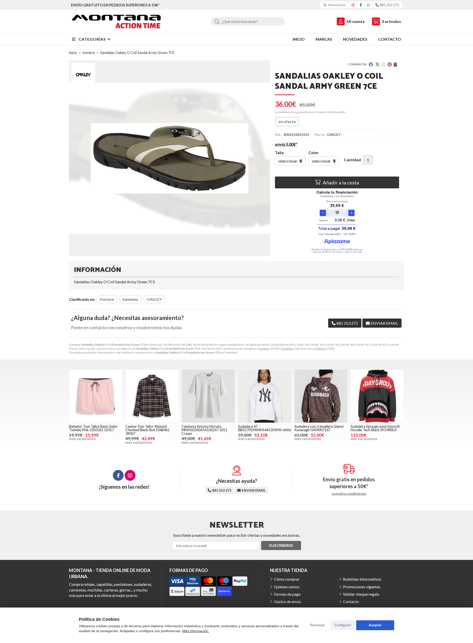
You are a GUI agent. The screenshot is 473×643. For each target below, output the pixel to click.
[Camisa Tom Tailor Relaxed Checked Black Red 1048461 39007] (152, 396)
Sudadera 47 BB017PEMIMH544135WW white (264, 428)
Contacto (351, 601)
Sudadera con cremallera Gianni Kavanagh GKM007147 (318, 428)
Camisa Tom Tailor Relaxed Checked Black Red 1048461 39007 (147, 430)
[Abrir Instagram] (353, 5)
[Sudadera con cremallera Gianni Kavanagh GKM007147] (321, 396)
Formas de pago (287, 594)
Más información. (195, 631)
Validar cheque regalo (361, 594)
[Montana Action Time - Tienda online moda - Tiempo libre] (116, 21)
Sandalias (287, 348)
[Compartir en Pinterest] (390, 64)
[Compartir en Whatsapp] (384, 64)
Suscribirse (281, 545)
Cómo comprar (287, 579)
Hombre (263, 348)
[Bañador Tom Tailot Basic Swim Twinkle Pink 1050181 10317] (95, 396)
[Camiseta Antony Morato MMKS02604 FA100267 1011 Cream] (208, 396)
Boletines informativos (362, 579)
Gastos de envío (287, 601)
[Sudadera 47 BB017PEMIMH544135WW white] (264, 396)
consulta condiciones (349, 494)
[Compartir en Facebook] (371, 64)
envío (297, 111)
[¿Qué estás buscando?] (248, 21)
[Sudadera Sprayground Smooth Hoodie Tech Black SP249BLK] (377, 396)
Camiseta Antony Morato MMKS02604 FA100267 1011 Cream (204, 430)
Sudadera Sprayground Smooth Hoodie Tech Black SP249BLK (375, 428)
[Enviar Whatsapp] (368, 5)
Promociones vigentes (361, 586)
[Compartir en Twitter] (377, 64)
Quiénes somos (287, 586)
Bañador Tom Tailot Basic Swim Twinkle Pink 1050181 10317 (93, 428)
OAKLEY (321, 348)
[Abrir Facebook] (361, 5)
